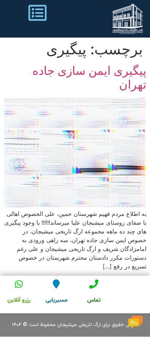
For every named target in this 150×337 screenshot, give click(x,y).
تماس (93, 300)
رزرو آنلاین (18, 300)
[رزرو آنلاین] (18, 283)
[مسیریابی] (56, 283)
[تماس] (93, 283)
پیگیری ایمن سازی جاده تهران (89, 77)
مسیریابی (56, 300)
